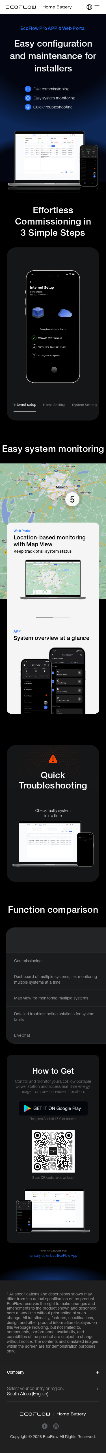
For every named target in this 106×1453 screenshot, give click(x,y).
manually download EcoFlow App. (53, 1256)
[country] (89, 7)
